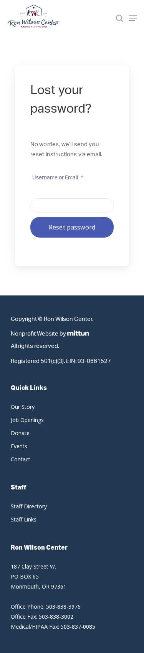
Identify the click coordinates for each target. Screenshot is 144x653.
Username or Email (57, 178)
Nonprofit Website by (38, 333)
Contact (20, 459)
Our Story (23, 406)
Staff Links (23, 519)
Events (19, 446)
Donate (20, 433)
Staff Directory (29, 506)
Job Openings (27, 420)
